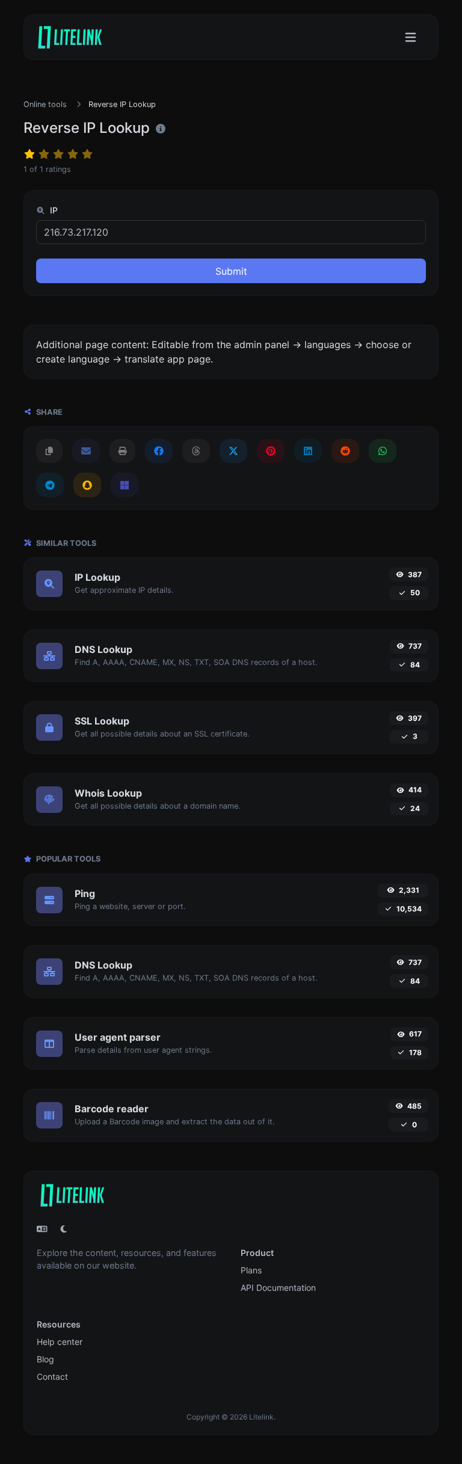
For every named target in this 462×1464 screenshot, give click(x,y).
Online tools (45, 104)
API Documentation (278, 1287)
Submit (231, 271)
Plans (251, 1270)
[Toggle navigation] (410, 37)
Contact (52, 1376)
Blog (45, 1359)
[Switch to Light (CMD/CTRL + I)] (64, 1229)
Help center (59, 1342)
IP (53, 210)
